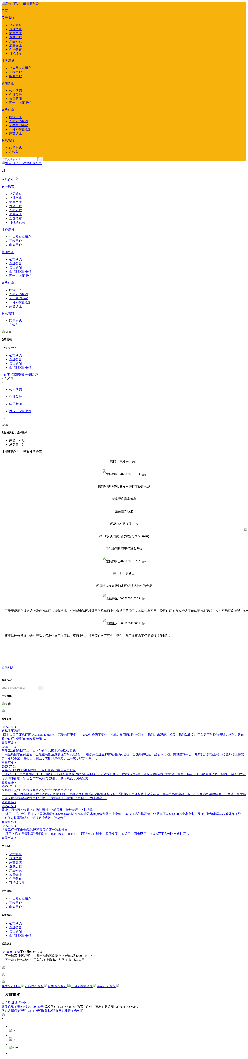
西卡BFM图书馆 (20, 102)
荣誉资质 (15, 33)
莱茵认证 (15, 133)
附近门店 (15, 117)
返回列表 (8, 668)
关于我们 (8, 17)
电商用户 (15, 76)
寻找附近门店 (11, 986)
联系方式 (15, 147)
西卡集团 (8, 1002)
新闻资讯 (8, 83)
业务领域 (8, 60)
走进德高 (8, 186)
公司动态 (15, 90)
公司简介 (15, 25)
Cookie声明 (35, 1010)
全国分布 (15, 49)
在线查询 (8, 110)
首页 (5, 10)
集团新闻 (15, 98)
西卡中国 (21, 1002)
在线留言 (15, 152)
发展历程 (15, 37)
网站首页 (8, 179)
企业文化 (15, 29)
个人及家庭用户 (20, 68)
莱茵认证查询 (106, 986)
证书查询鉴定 (18, 125)
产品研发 (15, 41)
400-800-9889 (10, 951)
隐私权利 (51, 1010)
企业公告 (15, 94)
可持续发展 (17, 53)
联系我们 (8, 140)
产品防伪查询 (18, 121)
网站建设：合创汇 (71, 1010)
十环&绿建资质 (19, 129)
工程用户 (15, 72)
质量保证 (15, 45)
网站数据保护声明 (14, 1010)
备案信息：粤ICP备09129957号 (23, 1006)
